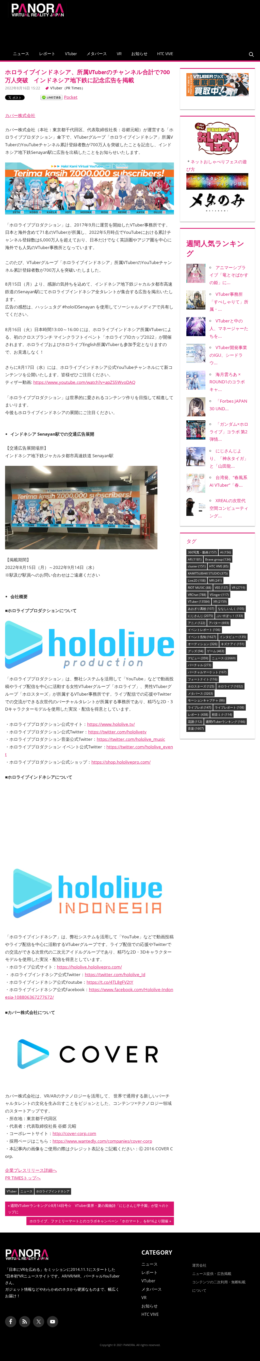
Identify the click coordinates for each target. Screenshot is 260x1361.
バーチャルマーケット (207, 672)
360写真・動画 (202, 552)
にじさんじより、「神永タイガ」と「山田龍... (228, 458)
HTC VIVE (165, 54)
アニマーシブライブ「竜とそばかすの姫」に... (228, 275)
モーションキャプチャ (206, 700)
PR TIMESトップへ (23, 1178)
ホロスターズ (201, 686)
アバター (219, 623)
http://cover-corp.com (74, 1133)
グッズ (195, 651)
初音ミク (222, 714)
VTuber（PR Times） (67, 88)
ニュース (21, 54)
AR (195, 559)
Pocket (70, 97)
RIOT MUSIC (199, 587)
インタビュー (233, 637)
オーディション (202, 644)
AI (225, 552)
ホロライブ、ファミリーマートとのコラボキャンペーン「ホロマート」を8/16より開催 (98, 1221)
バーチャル (199, 665)
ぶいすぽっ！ (230, 616)
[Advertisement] (159, 31)
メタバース (97, 54)
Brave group (218, 559)
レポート (47, 54)
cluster (197, 566)
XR (220, 601)
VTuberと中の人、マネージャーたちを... (228, 328)
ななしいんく (231, 608)
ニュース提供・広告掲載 (211, 1273)
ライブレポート (229, 707)
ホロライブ (230, 686)
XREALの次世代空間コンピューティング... (228, 508)
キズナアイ (232, 644)
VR (119, 54)
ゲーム (215, 651)
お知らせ (139, 54)
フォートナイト (202, 679)
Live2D (197, 580)
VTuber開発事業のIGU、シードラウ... (228, 355)
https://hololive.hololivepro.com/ (89, 967)
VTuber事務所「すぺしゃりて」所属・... (228, 301)
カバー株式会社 (20, 115)
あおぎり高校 (201, 608)
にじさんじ (200, 616)
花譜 (195, 721)
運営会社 (199, 1265)
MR (215, 580)
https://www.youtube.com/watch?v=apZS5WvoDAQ (84, 382)
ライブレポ (199, 707)
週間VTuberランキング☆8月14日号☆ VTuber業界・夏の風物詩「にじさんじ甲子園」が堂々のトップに (88, 1209)
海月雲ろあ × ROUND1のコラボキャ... (227, 381)
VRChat (197, 595)
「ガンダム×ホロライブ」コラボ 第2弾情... (228, 431)
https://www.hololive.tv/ (111, 724)
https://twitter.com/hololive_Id (115, 974)
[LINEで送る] (51, 97)
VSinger (219, 595)
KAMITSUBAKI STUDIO (208, 573)
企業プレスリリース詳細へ (31, 1170)
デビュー (198, 658)
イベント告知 (202, 637)
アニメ (196, 623)
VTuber (71, 54)
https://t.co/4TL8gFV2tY (110, 982)
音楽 (196, 728)
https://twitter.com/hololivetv (117, 732)
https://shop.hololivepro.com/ (121, 762)
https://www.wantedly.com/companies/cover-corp (102, 1141)
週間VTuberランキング (225, 721)
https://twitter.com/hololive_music (131, 739)
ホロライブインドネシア (53, 1191)
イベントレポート (204, 630)
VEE (221, 587)
